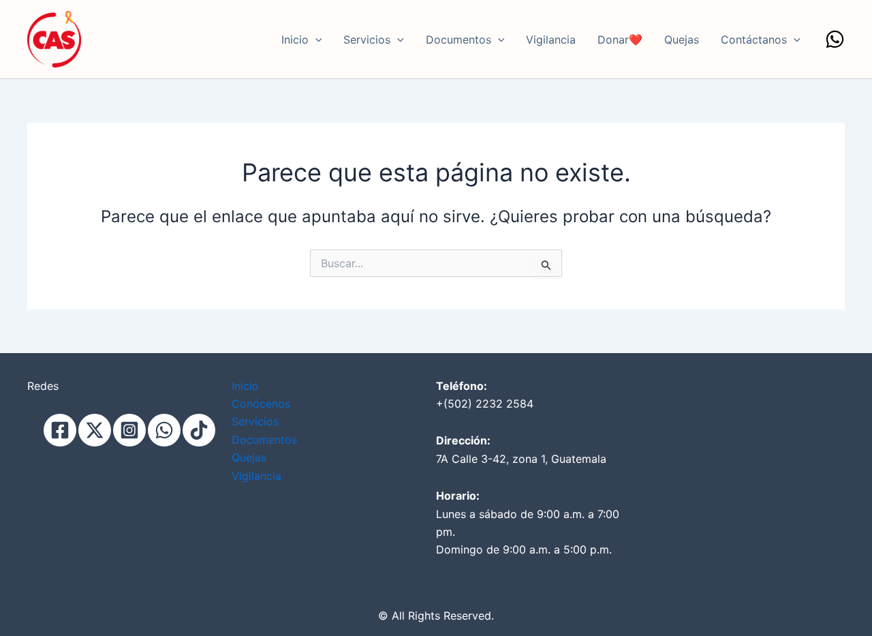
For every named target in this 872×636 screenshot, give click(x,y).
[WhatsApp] (835, 39)
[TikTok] (199, 430)
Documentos (458, 39)
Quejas (681, 39)
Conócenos (261, 403)
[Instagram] (129, 430)
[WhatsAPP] (164, 430)
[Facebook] (60, 430)
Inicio (295, 39)
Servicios (366, 39)
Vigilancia (551, 39)
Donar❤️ (619, 39)
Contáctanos (754, 39)
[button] (315, 39)
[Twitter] (94, 430)
